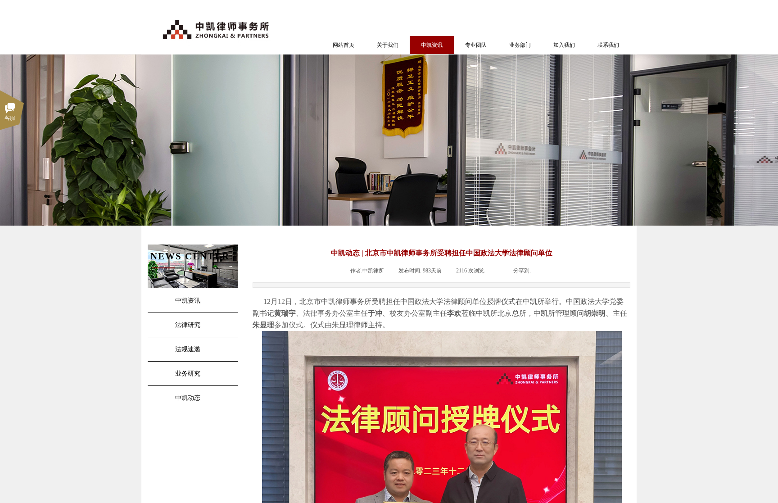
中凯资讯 (432, 45)
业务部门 (520, 45)
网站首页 (343, 45)
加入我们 (564, 45)
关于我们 (387, 45)
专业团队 (476, 45)
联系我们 (608, 45)
